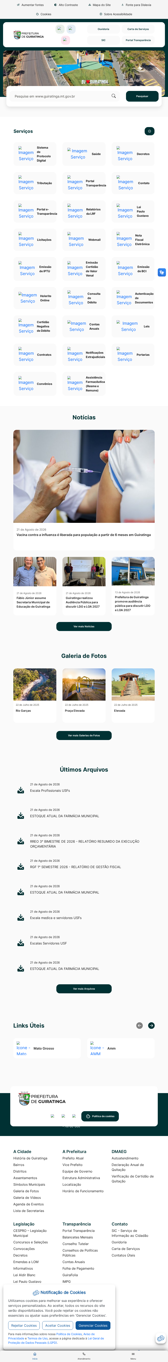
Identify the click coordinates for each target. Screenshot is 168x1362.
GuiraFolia (70, 1275)
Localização (71, 1184)
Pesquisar (142, 96)
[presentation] (151, 1025)
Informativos (23, 1268)
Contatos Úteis (123, 1255)
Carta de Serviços (138, 29)
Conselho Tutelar (75, 1244)
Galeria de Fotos (26, 1191)
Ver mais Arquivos (84, 988)
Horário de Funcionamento (83, 1191)
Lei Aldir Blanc (24, 1275)
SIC (103, 40)
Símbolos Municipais (29, 1184)
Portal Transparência (138, 40)
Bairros (18, 1165)
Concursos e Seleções (30, 1242)
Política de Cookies (69, 1334)
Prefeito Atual (73, 1158)
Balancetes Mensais (77, 1237)
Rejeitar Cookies (24, 1325)
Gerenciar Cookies (93, 1325)
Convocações (24, 1249)
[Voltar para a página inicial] (84, 1098)
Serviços (23, 131)
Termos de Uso (37, 1338)
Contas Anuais (73, 1262)
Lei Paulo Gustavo (27, 1281)
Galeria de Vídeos (27, 1198)
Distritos (19, 1171)
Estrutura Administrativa (81, 1178)
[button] (43, 14)
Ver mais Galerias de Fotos (84, 735)
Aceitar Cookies (57, 1325)
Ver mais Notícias (84, 626)
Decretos (20, 1255)
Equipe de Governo (77, 1171)
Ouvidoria (103, 29)
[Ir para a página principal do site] (28, 35)
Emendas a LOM (26, 1262)
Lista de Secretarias (28, 1211)
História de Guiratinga (30, 1158)
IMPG (66, 1281)
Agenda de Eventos (28, 1204)
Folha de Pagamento (78, 1268)
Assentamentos (25, 1178)
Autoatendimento (125, 1158)
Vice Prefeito (72, 1165)
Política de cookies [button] (103, 1116)
